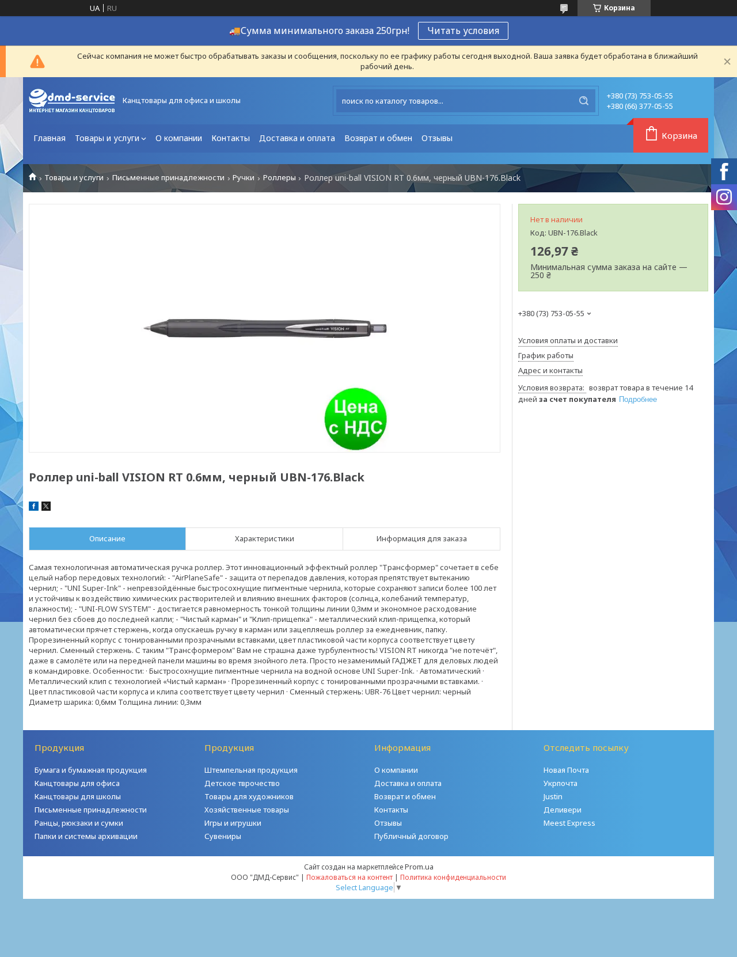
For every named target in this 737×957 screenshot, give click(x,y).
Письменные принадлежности (168, 178)
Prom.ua (419, 866)
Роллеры (279, 178)
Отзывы (437, 137)
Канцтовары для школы (78, 796)
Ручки (243, 178)
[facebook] (34, 508)
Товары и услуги (107, 137)
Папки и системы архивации (86, 836)
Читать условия (463, 30)
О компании (178, 137)
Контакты (230, 137)
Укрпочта (561, 783)
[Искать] (583, 100)
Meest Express (569, 823)
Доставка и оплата (297, 137)
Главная (49, 137)
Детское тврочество (242, 783)
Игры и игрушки (232, 823)
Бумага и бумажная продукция (91, 770)
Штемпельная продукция (251, 770)
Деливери (563, 809)
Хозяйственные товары (246, 809)
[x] (46, 508)
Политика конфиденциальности (453, 877)
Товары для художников (249, 796)
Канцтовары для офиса (77, 783)
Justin (553, 796)
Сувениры (222, 836)
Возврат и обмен (378, 137)
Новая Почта (566, 770)
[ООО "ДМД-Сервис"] (72, 101)
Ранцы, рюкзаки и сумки (79, 823)
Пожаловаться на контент (349, 877)
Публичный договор (411, 836)
